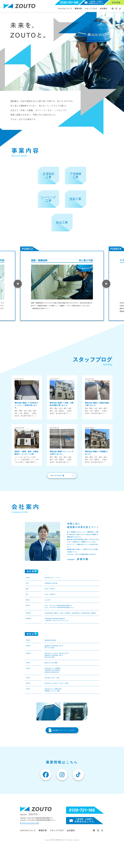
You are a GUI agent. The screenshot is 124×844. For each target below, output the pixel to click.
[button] (62, 730)
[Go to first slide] (106, 284)
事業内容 (78, 9)
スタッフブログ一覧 (57, 475)
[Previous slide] (18, 284)
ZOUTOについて (65, 9)
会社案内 (103, 9)
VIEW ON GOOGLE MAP (30, 823)
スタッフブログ (90, 9)
